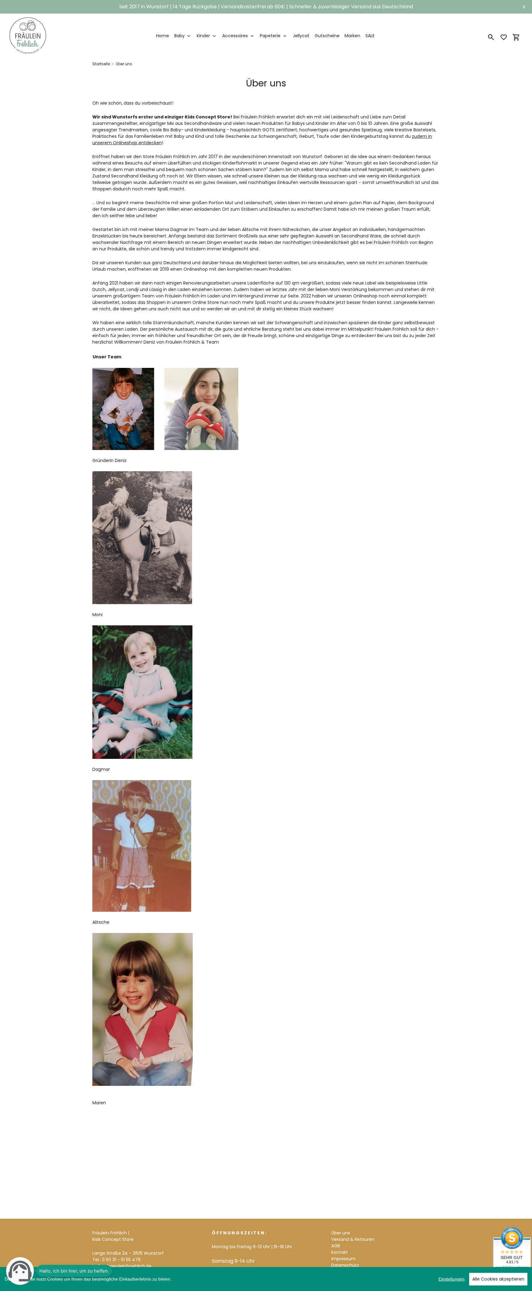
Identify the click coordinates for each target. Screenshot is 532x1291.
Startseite (101, 63)
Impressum (343, 1259)
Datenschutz (345, 1265)
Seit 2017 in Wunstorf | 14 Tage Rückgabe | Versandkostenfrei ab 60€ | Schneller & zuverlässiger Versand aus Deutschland (266, 6)
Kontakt (339, 1252)
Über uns (340, 1233)
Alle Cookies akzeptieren (498, 1279)
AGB (335, 1246)
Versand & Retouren (352, 1239)
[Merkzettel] (504, 37)
